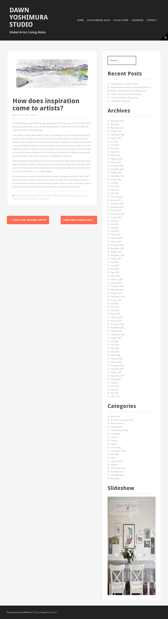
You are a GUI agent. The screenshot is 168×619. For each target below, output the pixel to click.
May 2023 (114, 148)
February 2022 (117, 196)
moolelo (15, 198)
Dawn (35, 115)
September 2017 (117, 375)
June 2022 (115, 186)
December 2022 (117, 165)
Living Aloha (47, 195)
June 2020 (115, 265)
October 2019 (116, 293)
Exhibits (114, 440)
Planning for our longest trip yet (124, 83)
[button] (110, 546)
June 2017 (115, 386)
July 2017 (114, 382)
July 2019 (114, 303)
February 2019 (117, 317)
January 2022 (116, 200)
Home (80, 20)
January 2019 (116, 320)
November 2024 (117, 120)
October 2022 (116, 172)
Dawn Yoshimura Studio (28, 17)
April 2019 (115, 310)
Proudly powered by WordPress (19, 612)
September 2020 (117, 255)
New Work (115, 454)
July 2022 (114, 182)
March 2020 (115, 275)
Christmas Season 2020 (79, 220)
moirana (84, 195)
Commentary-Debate (34, 195)
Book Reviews (116, 426)
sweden (27, 198)
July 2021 (114, 220)
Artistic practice (20, 195)
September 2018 (117, 334)
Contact (152, 20)
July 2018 (114, 341)
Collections (120, 20)
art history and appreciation (122, 419)
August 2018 (116, 337)
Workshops (115, 478)
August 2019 (116, 300)
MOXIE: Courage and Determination (126, 94)
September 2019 (117, 296)
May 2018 (114, 348)
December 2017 (117, 365)
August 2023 (116, 138)
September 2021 (117, 213)
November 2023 (117, 127)
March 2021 (115, 234)
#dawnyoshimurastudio (64, 195)
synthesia (34, 198)
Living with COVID (118, 450)
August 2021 (116, 217)
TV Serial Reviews (118, 468)
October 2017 (116, 372)
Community (115, 433)
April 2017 (115, 393)
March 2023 (115, 155)
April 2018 (115, 351)
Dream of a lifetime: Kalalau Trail (124, 97)
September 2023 (117, 134)
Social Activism (117, 461)
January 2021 (116, 241)
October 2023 (116, 131)
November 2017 (117, 368)
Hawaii (113, 444)
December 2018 (117, 324)
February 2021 (117, 238)
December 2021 (117, 203)
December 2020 (117, 244)
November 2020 (117, 248)
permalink (45, 198)
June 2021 (115, 224)
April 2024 (115, 124)
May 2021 (114, 227)
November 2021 (117, 207)
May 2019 (114, 306)
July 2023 (114, 141)
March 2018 (115, 355)
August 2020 (116, 258)
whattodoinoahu (118, 475)
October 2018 (116, 331)
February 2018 (117, 358)
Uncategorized (117, 471)
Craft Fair (114, 437)
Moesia (44, 612)
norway (21, 198)
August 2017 (116, 379)
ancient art (115, 416)
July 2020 (114, 262)
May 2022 (114, 189)
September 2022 (117, 176)
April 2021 (115, 231)
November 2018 (117, 327)
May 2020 (114, 269)
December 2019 (117, 286)
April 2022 (115, 193)
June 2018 (115, 344)
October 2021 (116, 210)
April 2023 (115, 151)
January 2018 (116, 362)
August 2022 (116, 179)
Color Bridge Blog (98, 20)
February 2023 (117, 158)
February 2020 (117, 279)
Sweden (114, 464)
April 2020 (115, 272)
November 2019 (117, 289)
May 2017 (114, 389)
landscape (77, 195)
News (113, 457)
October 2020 (116, 251)
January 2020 (116, 282)
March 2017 (115, 396)
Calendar (137, 20)
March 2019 (115, 313)
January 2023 (116, 162)
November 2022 (117, 169)
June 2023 (115, 145)
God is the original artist (28, 220)
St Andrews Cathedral (120, 101)
